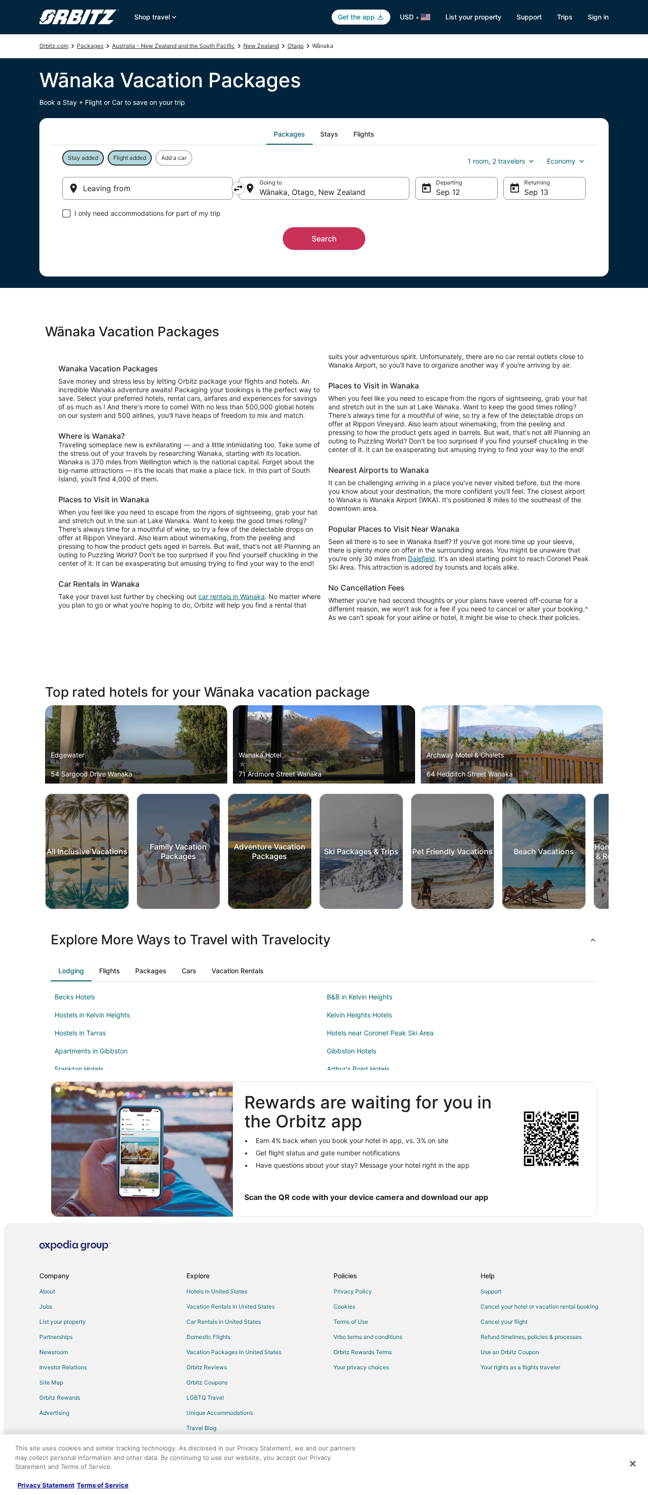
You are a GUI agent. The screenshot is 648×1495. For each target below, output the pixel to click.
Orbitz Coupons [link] (207, 1382)
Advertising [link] (54, 1412)
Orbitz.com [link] (53, 45)
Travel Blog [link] (201, 1427)
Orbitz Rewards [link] (59, 1397)
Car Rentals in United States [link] (223, 1321)
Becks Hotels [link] (75, 997)
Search (324, 238)
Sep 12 (448, 192)
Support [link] (491, 1291)
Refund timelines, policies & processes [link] (531, 1336)
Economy (561, 161)
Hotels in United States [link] (216, 1291)
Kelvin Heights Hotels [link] (359, 1015)
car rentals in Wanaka (231, 596)
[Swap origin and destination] (238, 188)
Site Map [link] (51, 1382)
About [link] (47, 1291)
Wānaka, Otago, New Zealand (312, 192)
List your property (473, 17)
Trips (565, 17)
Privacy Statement (46, 1485)
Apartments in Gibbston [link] (91, 1051)
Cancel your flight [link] (504, 1321)
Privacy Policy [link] (352, 1291)
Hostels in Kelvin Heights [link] (92, 1015)
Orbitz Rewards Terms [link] (362, 1352)
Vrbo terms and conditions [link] (367, 1336)
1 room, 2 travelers (496, 161)
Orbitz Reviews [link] (206, 1367)
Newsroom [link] (53, 1352)
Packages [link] (90, 45)
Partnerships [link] (56, 1336)
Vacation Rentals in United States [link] (230, 1306)
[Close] (632, 1463)
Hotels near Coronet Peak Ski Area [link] (380, 1033)
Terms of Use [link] (350, 1321)
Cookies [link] (344, 1306)
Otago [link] (295, 45)
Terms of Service (103, 1485)
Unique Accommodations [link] (219, 1412)
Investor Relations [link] (63, 1367)
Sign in (598, 17)
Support (529, 17)
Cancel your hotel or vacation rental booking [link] (539, 1306)
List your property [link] (62, 1321)
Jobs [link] (45, 1306)
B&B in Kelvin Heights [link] (359, 997)
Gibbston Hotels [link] (351, 1051)
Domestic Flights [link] (208, 1336)
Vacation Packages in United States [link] (233, 1352)
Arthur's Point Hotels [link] (358, 1069)
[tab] (289, 134)
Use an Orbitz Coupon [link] (510, 1352)
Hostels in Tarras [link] (80, 1033)
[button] (324, 939)
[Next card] (608, 851)
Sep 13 (536, 192)
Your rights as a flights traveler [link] (520, 1367)
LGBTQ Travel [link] (205, 1397)
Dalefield (421, 558)
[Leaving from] (147, 188)
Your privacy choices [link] (361, 1367)
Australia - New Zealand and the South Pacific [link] (173, 45)
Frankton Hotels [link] (79, 1069)
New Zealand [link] (261, 45)
